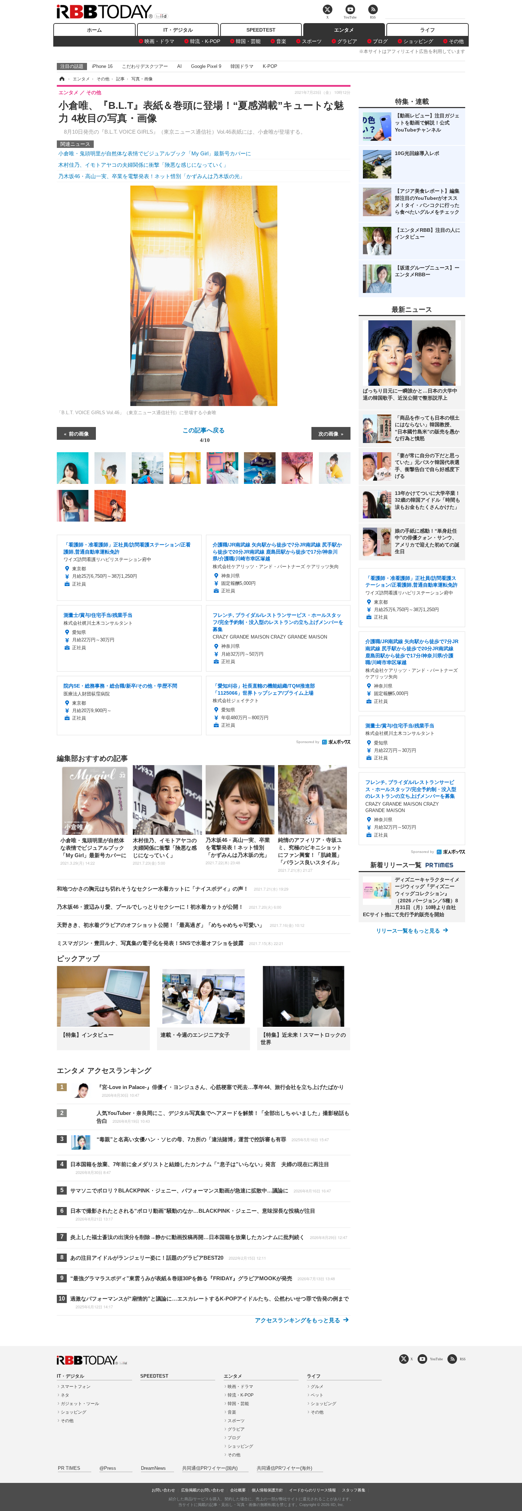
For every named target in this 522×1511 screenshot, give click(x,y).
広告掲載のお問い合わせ (202, 1490)
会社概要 (238, 1490)
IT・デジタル (178, 30)
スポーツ (312, 41)
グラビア (347, 41)
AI (179, 66)
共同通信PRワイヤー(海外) (284, 1468)
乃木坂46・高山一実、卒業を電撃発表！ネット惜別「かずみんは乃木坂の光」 (151, 176)
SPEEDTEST (261, 30)
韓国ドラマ (242, 66)
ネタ (65, 1395)
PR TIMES (69, 1468)
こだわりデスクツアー (145, 66)
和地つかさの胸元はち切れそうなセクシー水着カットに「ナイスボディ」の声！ (172, 889)
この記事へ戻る (204, 434)
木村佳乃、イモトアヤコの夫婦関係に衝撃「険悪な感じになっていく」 (143, 165)
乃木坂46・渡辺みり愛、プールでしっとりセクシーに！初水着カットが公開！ (169, 907)
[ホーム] (61, 78)
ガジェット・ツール (80, 1403)
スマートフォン (76, 1386)
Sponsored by (307, 742)
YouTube (436, 1359)
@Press (107, 1468)
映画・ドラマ (159, 41)
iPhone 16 (102, 66)
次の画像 (328, 433)
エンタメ (344, 30)
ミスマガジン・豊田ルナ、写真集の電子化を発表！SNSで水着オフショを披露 (170, 943)
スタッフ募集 (353, 1490)
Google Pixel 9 (206, 66)
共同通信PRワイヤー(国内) (210, 1468)
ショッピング (418, 41)
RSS (463, 1359)
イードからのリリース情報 (312, 1490)
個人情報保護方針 (267, 1490)
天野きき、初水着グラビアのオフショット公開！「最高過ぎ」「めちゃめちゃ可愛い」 (180, 925)
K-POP (270, 66)
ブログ (380, 41)
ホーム (94, 30)
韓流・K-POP (205, 41)
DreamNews (153, 1468)
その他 (456, 41)
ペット (317, 1395)
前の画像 (79, 433)
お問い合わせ (163, 1490)
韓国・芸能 (248, 41)
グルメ (317, 1386)
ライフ (427, 30)
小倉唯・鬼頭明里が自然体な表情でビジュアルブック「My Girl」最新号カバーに (154, 153)
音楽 (281, 41)
